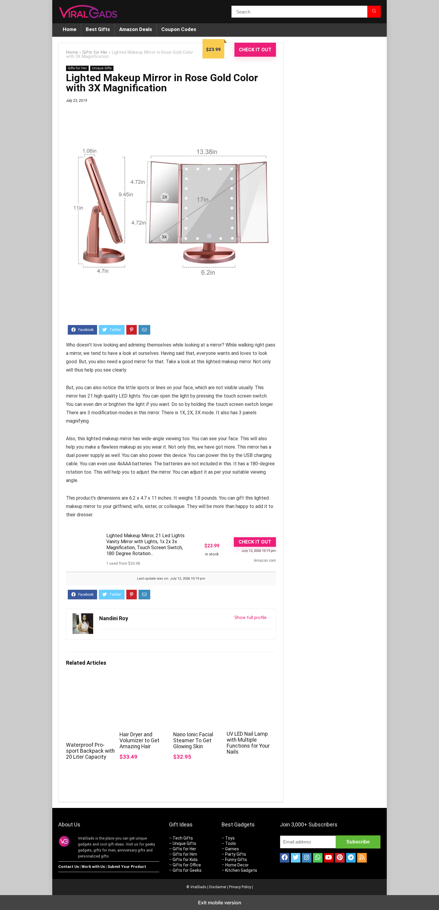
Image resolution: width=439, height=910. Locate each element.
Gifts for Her (95, 52)
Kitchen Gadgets (241, 870)
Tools (230, 843)
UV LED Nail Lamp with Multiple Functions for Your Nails (248, 743)
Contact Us (68, 866)
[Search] (374, 12)
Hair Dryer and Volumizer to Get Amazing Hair (139, 740)
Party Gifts (235, 854)
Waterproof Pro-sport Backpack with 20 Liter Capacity (90, 751)
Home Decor (237, 865)
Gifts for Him (185, 854)
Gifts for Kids (185, 859)
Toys (230, 838)
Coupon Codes (178, 29)
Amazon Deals (135, 29)
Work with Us (93, 866)
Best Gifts (98, 29)
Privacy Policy (240, 887)
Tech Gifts (183, 838)
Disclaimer (217, 887)
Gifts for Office (187, 865)
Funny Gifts (236, 859)
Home (69, 29)
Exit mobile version (219, 903)
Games (232, 848)
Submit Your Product (127, 866)
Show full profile (250, 617)
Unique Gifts (102, 68)
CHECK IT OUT (255, 50)
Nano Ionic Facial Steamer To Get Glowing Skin (193, 740)
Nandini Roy (113, 618)
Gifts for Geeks (187, 870)
